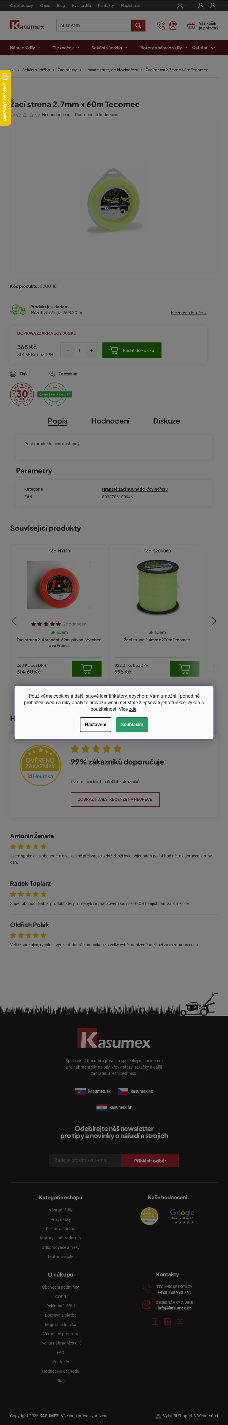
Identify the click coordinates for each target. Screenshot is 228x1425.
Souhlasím (130, 724)
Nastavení (93, 724)
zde (130, 709)
